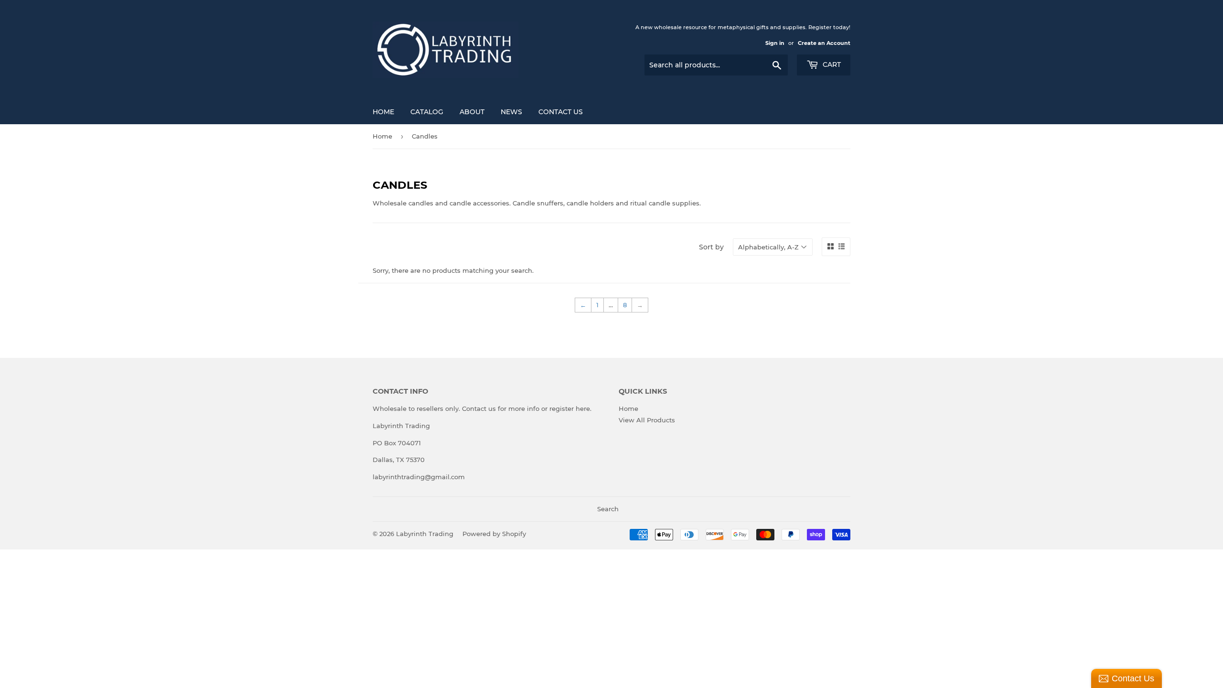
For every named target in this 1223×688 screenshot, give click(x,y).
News (511, 112)
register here (569, 408)
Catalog (426, 112)
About (472, 112)
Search (608, 509)
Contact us (479, 408)
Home (383, 112)
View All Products (647, 420)
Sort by (711, 247)
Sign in (774, 43)
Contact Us (560, 112)
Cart (831, 64)
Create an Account (824, 43)
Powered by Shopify (494, 534)
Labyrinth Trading (424, 534)
